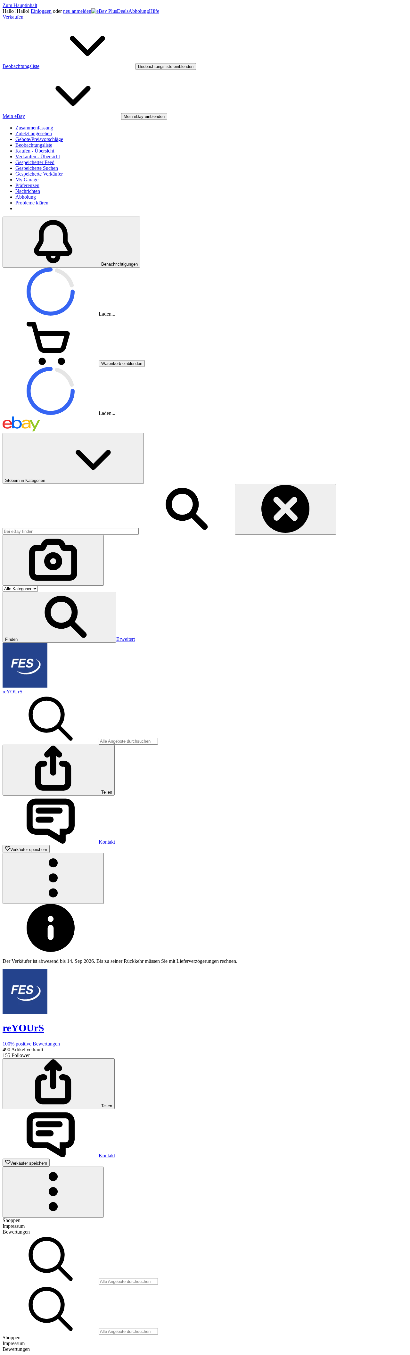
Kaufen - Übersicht (34, 150)
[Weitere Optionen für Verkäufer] (53, 878)
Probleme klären (31, 202)
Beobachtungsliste (33, 145)
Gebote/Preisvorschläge (39, 139)
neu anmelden (77, 11)
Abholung (138, 11)
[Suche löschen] (285, 509)
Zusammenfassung (34, 127)
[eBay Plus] (104, 11)
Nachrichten (27, 191)
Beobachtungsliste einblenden (165, 66)
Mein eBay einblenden (144, 116)
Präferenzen (27, 185)
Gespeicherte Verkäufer (39, 174)
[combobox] (71, 531)
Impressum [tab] (14, 1226)
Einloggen (41, 11)
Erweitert (125, 639)
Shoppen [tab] (11, 1220)
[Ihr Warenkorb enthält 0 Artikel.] (51, 363)
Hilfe (154, 11)
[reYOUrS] (25, 686)
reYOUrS (12, 691)
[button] (59, 617)
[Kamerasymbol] (53, 560)
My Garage (26, 179)
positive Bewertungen (31, 1043)
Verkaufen (13, 17)
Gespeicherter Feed (34, 162)
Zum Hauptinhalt (20, 5)
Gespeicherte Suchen (36, 168)
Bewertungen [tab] (16, 1232)
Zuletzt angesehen (33, 133)
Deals (122, 11)
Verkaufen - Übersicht (37, 156)
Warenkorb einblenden (121, 363)
